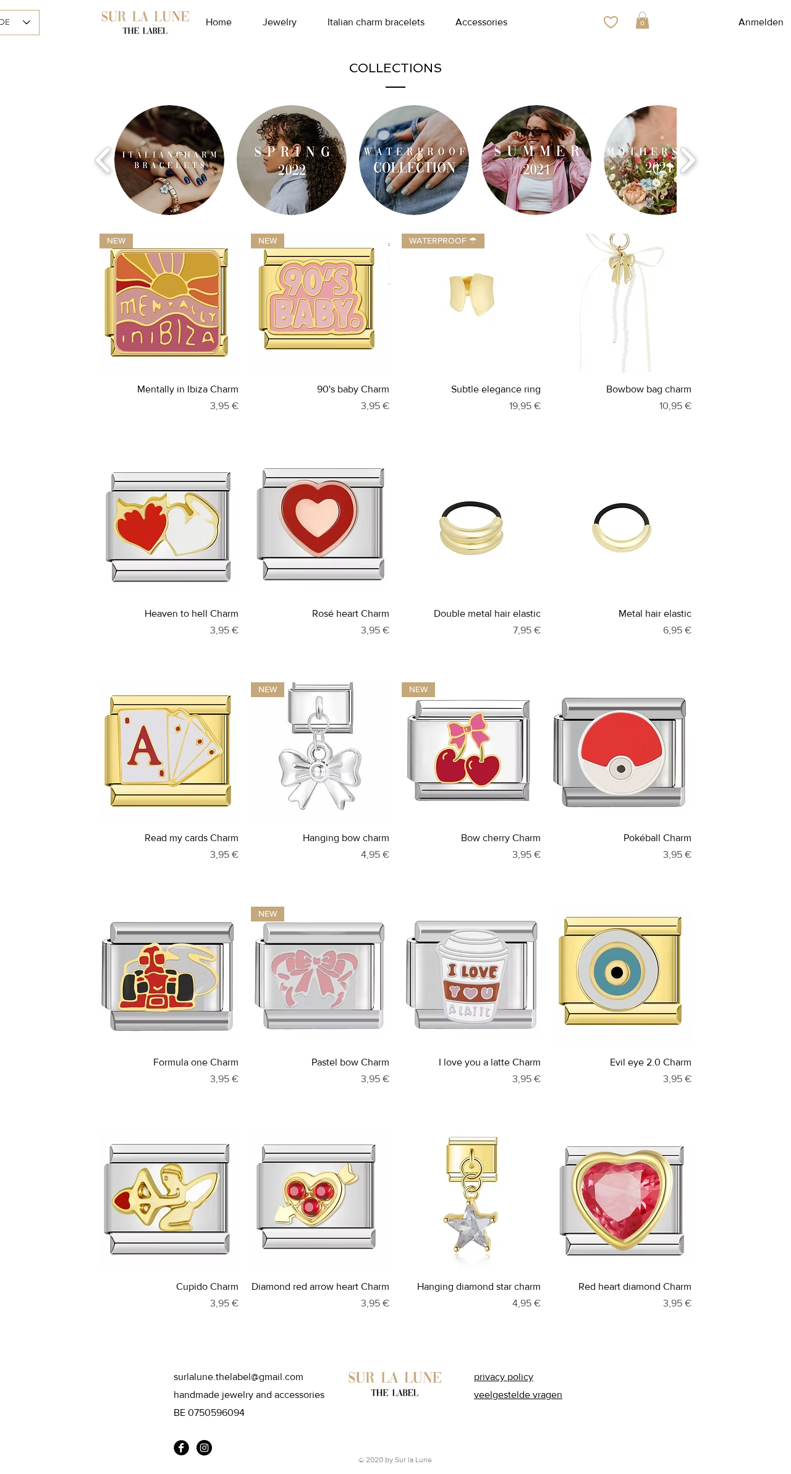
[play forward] (687, 160)
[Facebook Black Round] (181, 1447)
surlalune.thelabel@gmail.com (238, 1376)
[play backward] (103, 160)
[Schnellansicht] (622, 303)
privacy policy (503, 1376)
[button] (642, 20)
